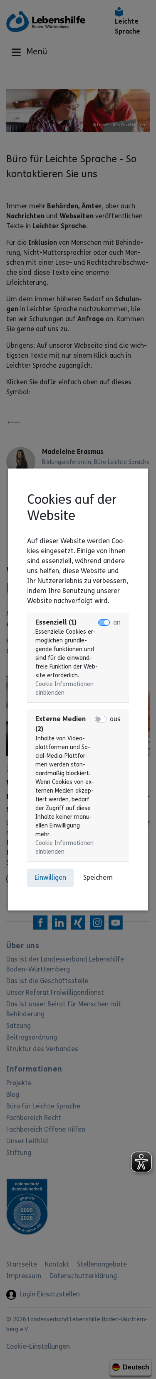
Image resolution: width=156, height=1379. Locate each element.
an (117, 622)
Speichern (98, 877)
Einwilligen (50, 877)
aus (115, 719)
